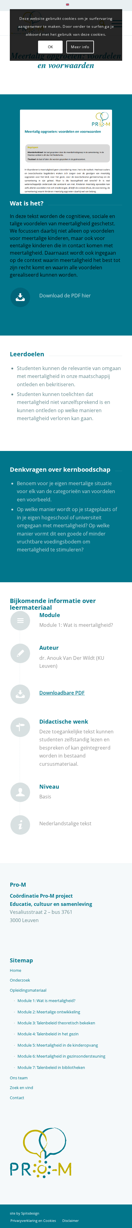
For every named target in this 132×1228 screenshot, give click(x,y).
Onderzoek (20, 980)
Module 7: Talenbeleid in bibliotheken (51, 1067)
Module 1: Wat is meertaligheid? (46, 1000)
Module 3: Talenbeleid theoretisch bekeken (56, 1023)
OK (50, 46)
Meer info (80, 46)
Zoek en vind (21, 1087)
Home (15, 970)
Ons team (19, 1078)
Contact (17, 1097)
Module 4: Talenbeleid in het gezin (48, 1034)
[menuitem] (67, 7)
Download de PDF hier (65, 295)
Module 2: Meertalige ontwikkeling (48, 1012)
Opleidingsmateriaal (28, 990)
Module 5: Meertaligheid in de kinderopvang (57, 1045)
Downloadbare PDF (62, 692)
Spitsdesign (30, 1213)
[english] (67, 4)
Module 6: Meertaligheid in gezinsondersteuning (61, 1056)
